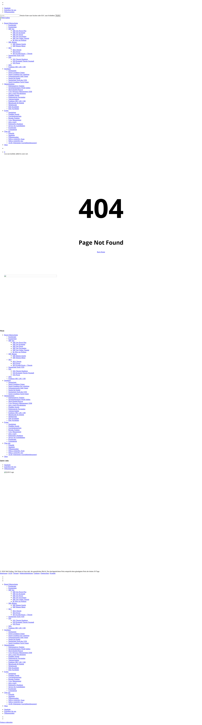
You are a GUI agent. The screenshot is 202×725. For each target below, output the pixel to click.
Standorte (11, 447)
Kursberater (12, 337)
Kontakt (52, 573)
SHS (10, 377)
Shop (6, 456)
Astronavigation (13, 411)
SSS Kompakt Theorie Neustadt (23, 373)
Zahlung (37, 573)
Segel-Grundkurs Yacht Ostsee (18, 394)
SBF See (11, 340)
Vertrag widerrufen (6, 722)
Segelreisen (12, 424)
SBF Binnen (12, 354)
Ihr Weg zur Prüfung (19, 352)
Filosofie (11, 445)
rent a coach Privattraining (17, 405)
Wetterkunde (12, 416)
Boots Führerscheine (11, 335)
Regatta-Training (14, 430)
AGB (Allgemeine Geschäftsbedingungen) (22, 454)
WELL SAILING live (15, 453)
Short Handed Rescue (15, 401)
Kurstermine (12, 339)
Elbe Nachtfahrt (13, 420)
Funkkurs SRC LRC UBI (17, 378)
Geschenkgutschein (14, 428)
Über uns (7, 443)
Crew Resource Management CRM (20, 403)
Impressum (3, 573)
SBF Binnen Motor (19, 358)
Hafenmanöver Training (16, 397)
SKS (10, 359)
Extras (6, 422)
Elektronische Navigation (16, 409)
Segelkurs (7, 380)
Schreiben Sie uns (10, 467)
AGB (10, 573)
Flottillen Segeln (13, 407)
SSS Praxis (16, 375)
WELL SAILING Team (16, 451)
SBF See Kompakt (19, 344)
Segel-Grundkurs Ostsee (16, 384)
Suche (58, 15)
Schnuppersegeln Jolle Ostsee (18, 388)
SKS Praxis (16, 363)
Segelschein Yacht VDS (16, 367)
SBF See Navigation (19, 348)
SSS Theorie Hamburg (20, 371)
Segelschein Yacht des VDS (17, 392)
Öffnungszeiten (13, 449)
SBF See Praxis (18, 346)
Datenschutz (45, 573)
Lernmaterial (12, 441)
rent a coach (12, 434)
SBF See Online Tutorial (21, 350)
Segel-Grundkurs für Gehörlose (18, 386)
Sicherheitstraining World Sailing (19, 399)
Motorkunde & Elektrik (16, 415)
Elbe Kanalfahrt (13, 418)
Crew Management (14, 432)
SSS (9, 369)
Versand (16, 573)
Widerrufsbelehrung (26, 573)
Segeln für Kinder (14, 390)
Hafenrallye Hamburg (15, 435)
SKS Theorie (17, 361)
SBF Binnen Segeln (19, 356)
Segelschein (12, 382)
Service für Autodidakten (16, 437)
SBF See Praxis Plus (19, 342)
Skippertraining (9, 396)
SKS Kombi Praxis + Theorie (22, 365)
